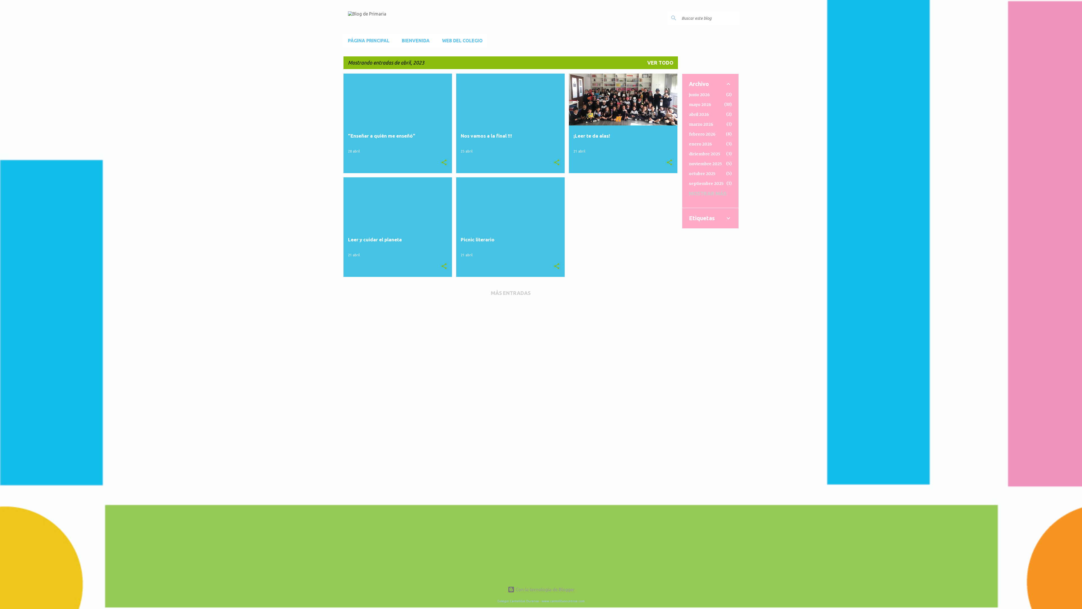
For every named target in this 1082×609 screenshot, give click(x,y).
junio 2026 (699, 94)
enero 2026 (700, 144)
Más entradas (511, 293)
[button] (444, 162)
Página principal (368, 40)
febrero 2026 (702, 134)
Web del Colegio (462, 40)
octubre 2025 (702, 173)
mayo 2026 (700, 104)
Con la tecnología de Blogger (545, 589)
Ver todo (660, 62)
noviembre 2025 (705, 163)
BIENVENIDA (416, 40)
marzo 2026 (701, 124)
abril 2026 (699, 114)
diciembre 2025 (704, 153)
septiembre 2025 (706, 183)
